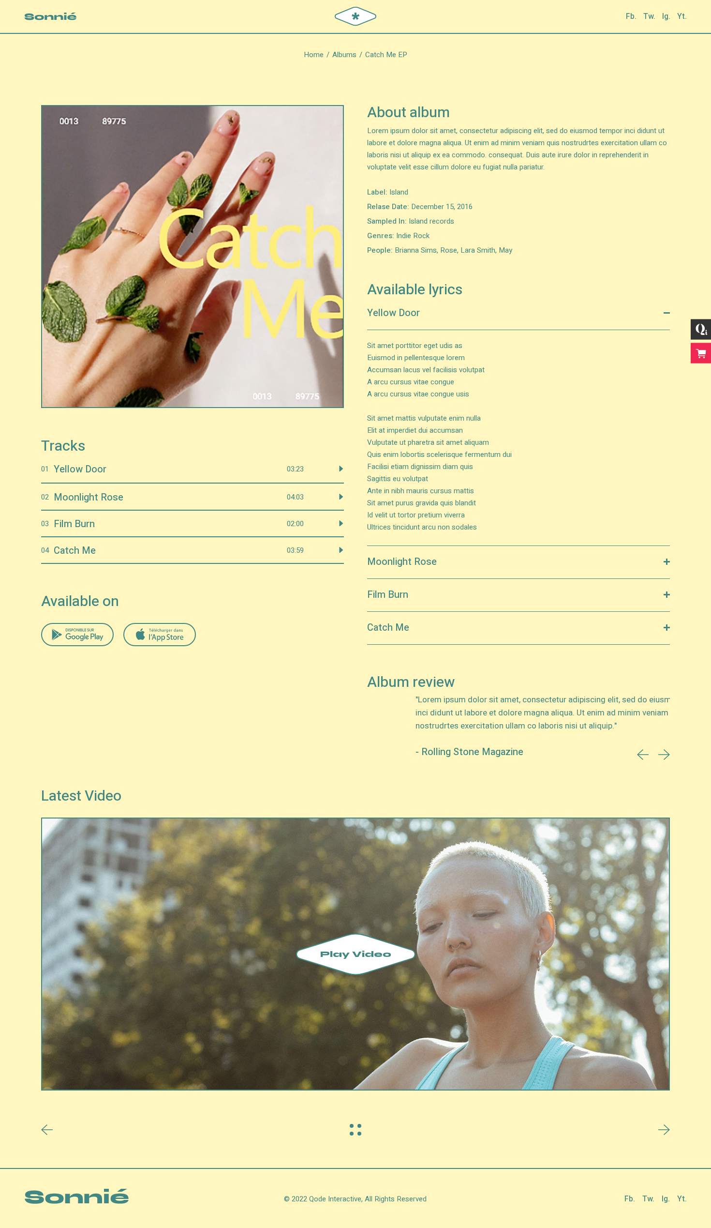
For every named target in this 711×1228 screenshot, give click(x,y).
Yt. (682, 16)
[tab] (518, 313)
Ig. (666, 16)
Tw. (649, 16)
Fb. (631, 16)
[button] (643, 754)
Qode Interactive (335, 1199)
